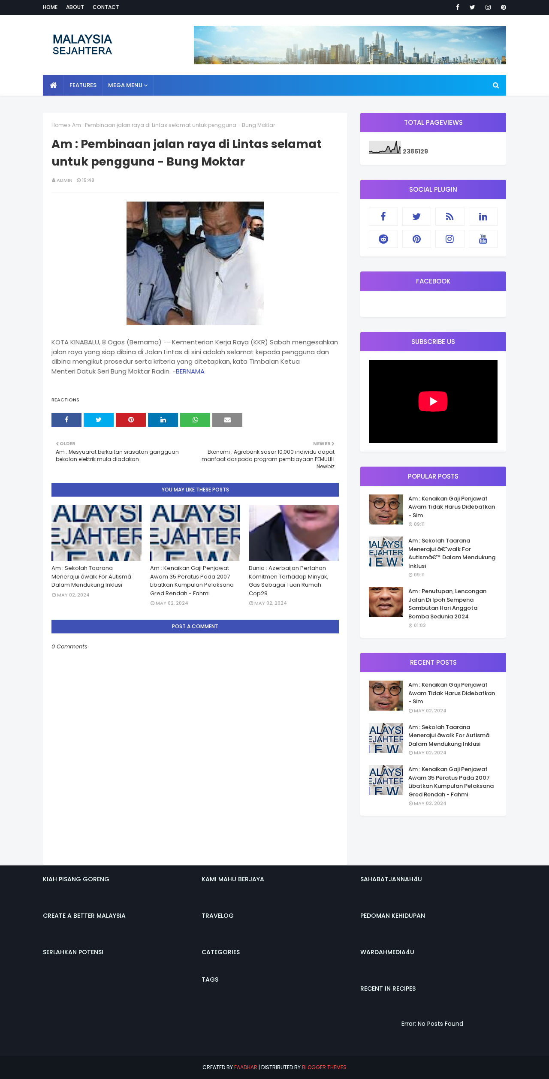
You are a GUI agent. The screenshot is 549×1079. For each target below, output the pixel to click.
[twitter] (472, 7)
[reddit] (383, 239)
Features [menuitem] (83, 85)
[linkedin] (483, 217)
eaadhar (245, 1067)
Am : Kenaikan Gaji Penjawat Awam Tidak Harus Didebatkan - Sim (451, 506)
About (75, 7)
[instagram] (488, 7)
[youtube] (483, 239)
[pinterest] (502, 7)
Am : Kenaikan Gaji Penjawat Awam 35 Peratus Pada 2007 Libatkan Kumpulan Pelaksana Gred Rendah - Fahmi (192, 580)
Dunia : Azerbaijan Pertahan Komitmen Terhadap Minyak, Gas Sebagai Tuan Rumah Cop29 (289, 580)
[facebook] (457, 7)
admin (64, 180)
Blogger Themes (324, 1067)
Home (50, 7)
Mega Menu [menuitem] (125, 85)
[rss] (450, 217)
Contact (106, 7)
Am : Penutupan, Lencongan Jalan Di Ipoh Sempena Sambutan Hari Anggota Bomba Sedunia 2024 (447, 604)
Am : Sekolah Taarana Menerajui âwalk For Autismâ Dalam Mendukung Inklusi (91, 576)
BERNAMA (190, 371)
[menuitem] (53, 85)
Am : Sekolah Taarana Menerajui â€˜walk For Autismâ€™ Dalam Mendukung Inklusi (451, 553)
